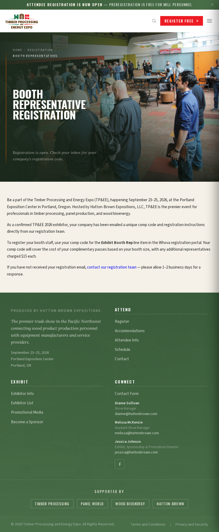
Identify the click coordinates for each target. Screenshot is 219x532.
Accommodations (130, 331)
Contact (122, 359)
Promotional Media (27, 412)
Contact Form (127, 394)
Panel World (92, 503)
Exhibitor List (22, 403)
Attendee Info (127, 340)
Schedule (122, 349)
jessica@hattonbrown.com (136, 452)
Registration (40, 50)
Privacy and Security (191, 524)
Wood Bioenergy (130, 503)
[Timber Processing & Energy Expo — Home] (21, 21)
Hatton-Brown (170, 503)
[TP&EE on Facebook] (119, 464)
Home (17, 50)
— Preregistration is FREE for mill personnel (109, 4)
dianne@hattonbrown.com (136, 414)
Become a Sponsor (27, 422)
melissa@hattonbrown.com (137, 433)
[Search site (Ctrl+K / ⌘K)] (154, 21)
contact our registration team (111, 267)
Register (122, 321)
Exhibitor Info (22, 394)
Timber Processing (52, 503)
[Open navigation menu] (209, 21)
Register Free (179, 21)
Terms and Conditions (148, 524)
